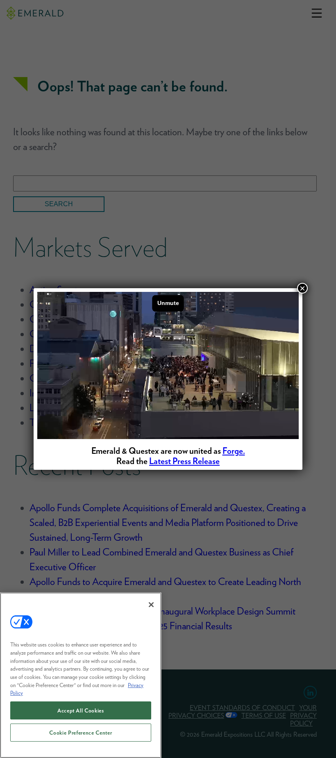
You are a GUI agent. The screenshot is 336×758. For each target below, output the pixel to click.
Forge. (233, 451)
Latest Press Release (184, 461)
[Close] (151, 605)
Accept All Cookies (80, 710)
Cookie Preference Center (80, 732)
